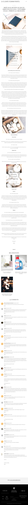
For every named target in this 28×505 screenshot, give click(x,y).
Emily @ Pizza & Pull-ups (7, 343)
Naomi (5, 428)
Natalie (5, 322)
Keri (4, 446)
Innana (5, 315)
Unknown (5, 350)
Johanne (5, 328)
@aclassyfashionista (15, 480)
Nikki (4, 335)
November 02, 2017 (8, 395)
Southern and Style (6, 462)
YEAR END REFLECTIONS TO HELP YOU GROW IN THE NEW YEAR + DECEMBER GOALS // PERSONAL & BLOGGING (7, 294)
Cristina (5, 423)
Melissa (5, 387)
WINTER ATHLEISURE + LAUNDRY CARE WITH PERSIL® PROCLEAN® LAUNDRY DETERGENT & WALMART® (21, 273)
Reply (5, 313)
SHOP (3, 498)
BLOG (3, 496)
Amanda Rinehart (6, 434)
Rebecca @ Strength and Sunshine (8, 303)
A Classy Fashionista (10, 1)
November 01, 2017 (16, 303)
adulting (14, 5)
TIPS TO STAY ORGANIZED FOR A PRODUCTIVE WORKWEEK (7, 272)
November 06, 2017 (11, 453)
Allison (5, 367)
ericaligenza (5, 408)
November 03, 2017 (11, 434)
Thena (5, 395)
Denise (5, 308)
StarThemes (20, 503)
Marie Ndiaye (6, 401)
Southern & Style (6, 453)
